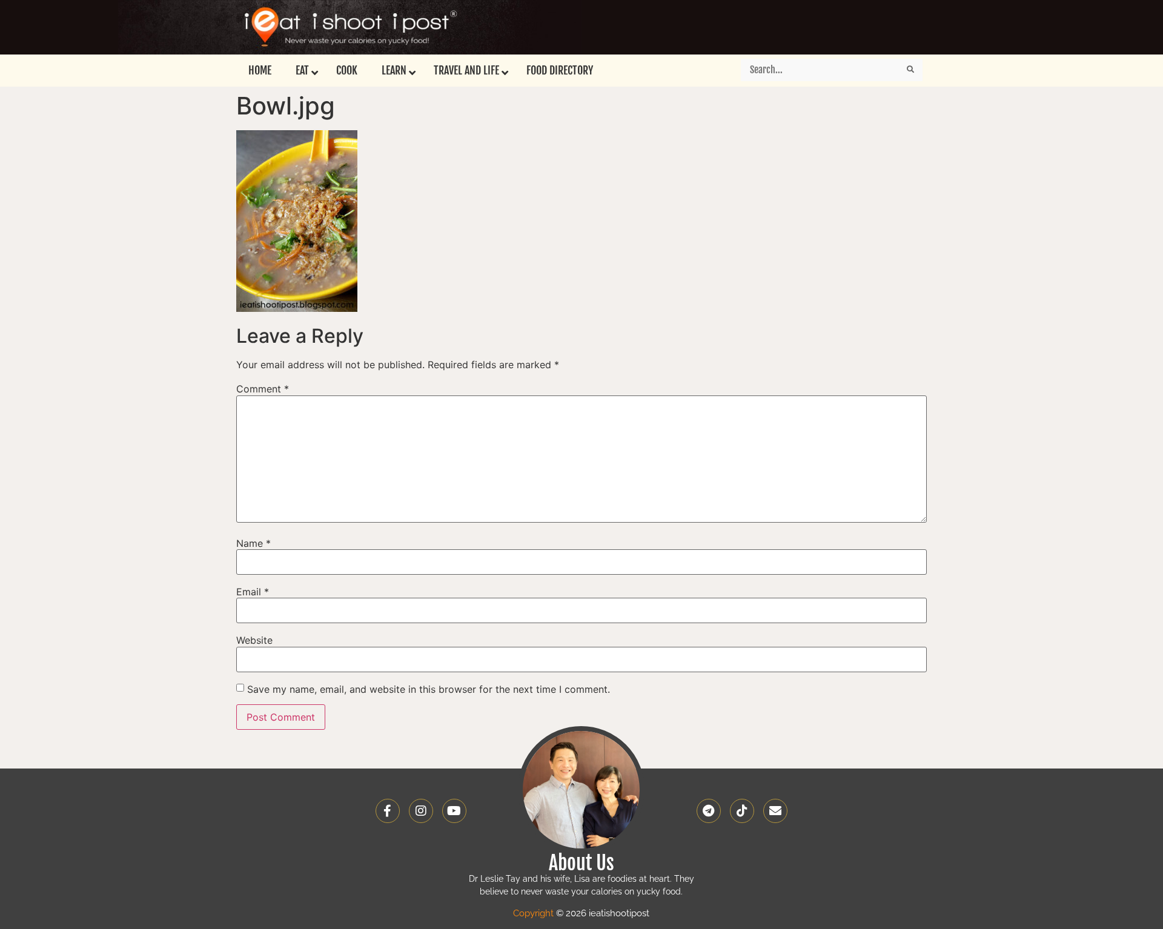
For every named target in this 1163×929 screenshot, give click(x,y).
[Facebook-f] (388, 811)
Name (253, 543)
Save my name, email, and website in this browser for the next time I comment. (428, 689)
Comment (262, 389)
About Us (581, 863)
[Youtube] (454, 811)
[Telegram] (709, 811)
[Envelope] (775, 811)
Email (252, 592)
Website (254, 640)
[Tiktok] (742, 811)
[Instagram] (421, 811)
